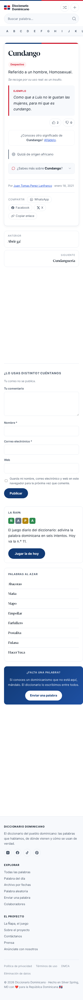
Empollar (15, 613)
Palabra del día (14, 878)
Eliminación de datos (17, 973)
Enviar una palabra (43, 695)
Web (7, 460)
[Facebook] (17, 852)
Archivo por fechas (17, 885)
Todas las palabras (17, 872)
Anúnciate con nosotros (21, 949)
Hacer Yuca (16, 652)
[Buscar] (74, 19)
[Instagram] (8, 852)
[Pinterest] (37, 852)
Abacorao (15, 584)
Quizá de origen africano (35, 154)
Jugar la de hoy (27, 554)
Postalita (14, 633)
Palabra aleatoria (16, 891)
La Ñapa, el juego (16, 923)
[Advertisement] (41, 314)
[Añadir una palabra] (75, 7)
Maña (12, 594)
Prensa (9, 943)
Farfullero (15, 623)
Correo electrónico (18, 441)
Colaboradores (14, 904)
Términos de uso (46, 966)
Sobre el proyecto (17, 930)
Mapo (12, 603)
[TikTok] (27, 852)
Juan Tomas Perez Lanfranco (32, 185)
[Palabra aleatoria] (64, 7)
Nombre (10, 422)
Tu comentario (14, 388)
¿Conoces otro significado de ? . (41, 137)
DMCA (65, 966)
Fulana (13, 643)
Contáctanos (13, 936)
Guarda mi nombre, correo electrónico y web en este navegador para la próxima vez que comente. (44, 481)
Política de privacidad (18, 966)
